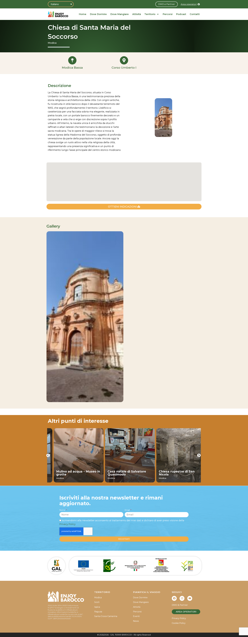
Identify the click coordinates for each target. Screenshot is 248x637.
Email (127, 510)
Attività (136, 14)
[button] (48, 455)
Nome (62, 510)
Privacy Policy (67, 524)
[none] (61, 4)
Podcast (181, 14)
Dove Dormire (98, 14)
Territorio (149, 14)
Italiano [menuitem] (55, 4)
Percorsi (167, 14)
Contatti (195, 14)
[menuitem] (61, 4)
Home (82, 14)
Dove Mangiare (119, 14)
